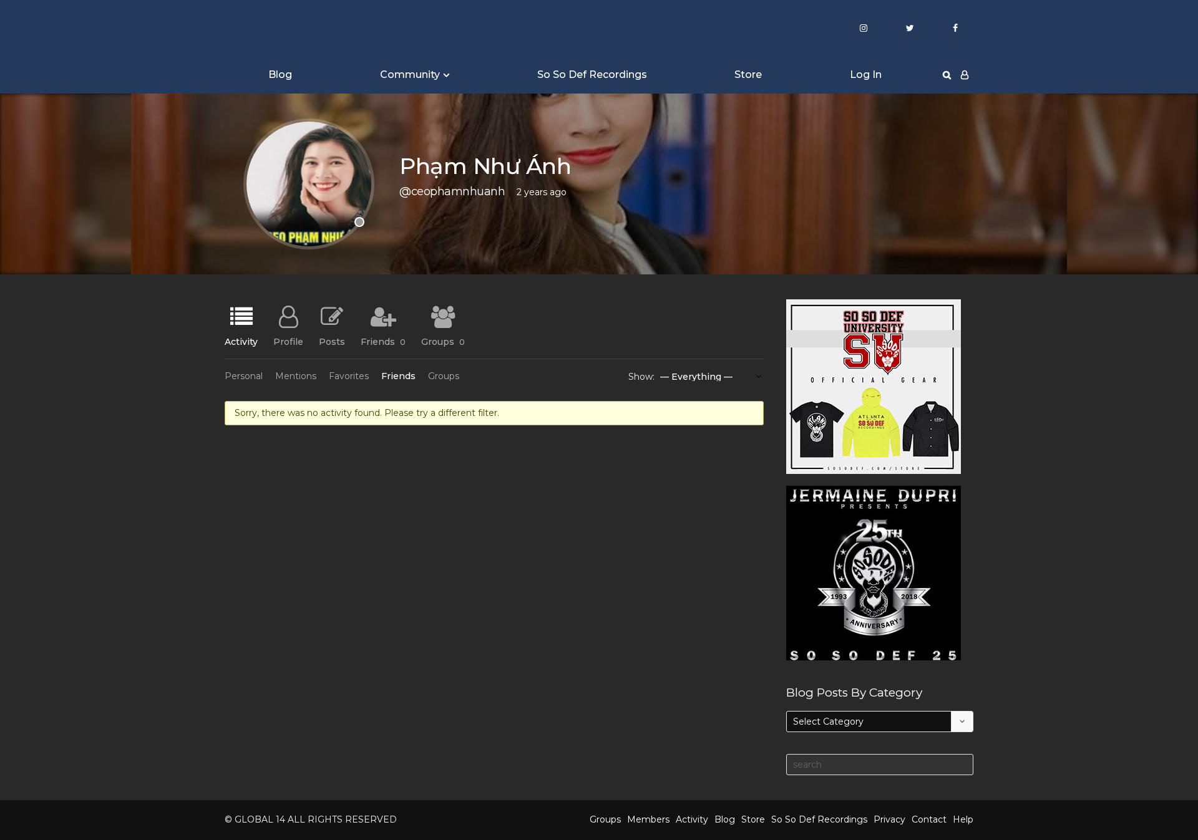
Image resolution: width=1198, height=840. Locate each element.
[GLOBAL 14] (287, 28)
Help (963, 819)
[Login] (964, 75)
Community (410, 74)
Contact (929, 819)
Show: (641, 376)
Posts (332, 341)
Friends (383, 341)
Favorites (349, 376)
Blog (280, 74)
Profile (288, 341)
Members (648, 819)
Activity (241, 341)
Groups (443, 341)
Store (748, 74)
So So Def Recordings (592, 74)
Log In (866, 74)
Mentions (295, 376)
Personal (244, 376)
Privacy (889, 819)
